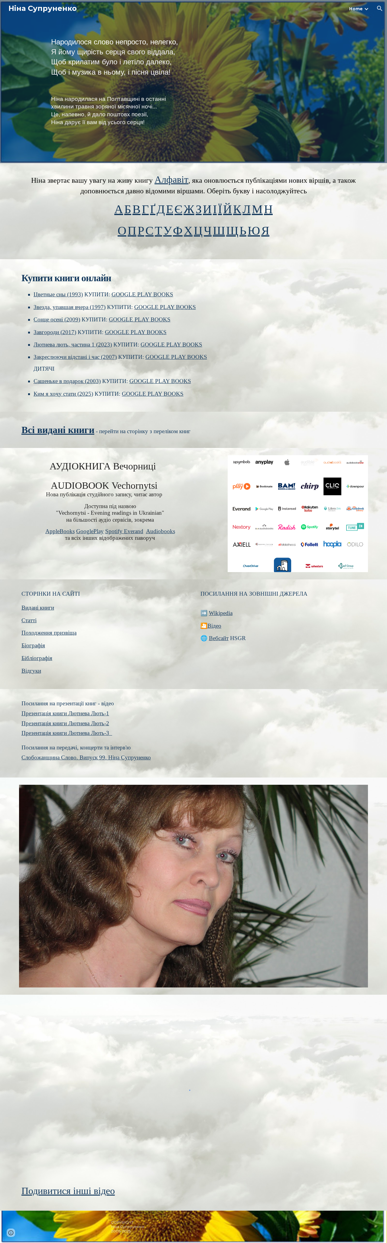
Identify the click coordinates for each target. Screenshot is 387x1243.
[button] (379, 8)
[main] (208, 57)
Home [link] (356, 8)
